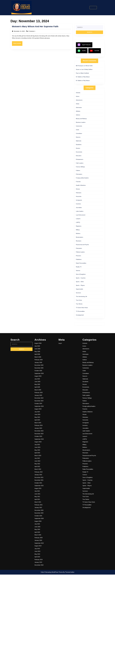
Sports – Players (80, 285)
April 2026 (37, 354)
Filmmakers (79, 174)
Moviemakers (79, 237)
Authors (78, 115)
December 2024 (39, 398)
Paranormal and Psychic (82, 244)
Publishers (78, 259)
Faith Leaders (79, 163)
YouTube (96, 50)
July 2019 (37, 548)
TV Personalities (80, 311)
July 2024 (37, 411)
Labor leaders (79, 211)
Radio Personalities (81, 263)
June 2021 (37, 494)
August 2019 (38, 546)
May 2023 (37, 450)
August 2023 (38, 441)
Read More (17, 44)
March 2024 (38, 422)
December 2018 (39, 565)
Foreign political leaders (82, 178)
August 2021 (38, 488)
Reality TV (78, 266)
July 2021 (37, 491)
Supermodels (79, 289)
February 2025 (39, 392)
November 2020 (39, 513)
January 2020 (38, 540)
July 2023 (37, 444)
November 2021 (39, 480)
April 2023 (37, 452)
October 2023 (38, 436)
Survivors (78, 292)
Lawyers (78, 218)
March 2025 (38, 390)
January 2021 (38, 507)
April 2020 (37, 532)
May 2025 (37, 384)
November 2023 (39, 433)
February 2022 (39, 472)
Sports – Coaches (80, 278)
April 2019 (37, 556)
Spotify (84, 50)
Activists (78, 92)
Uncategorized (80, 315)
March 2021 (38, 502)
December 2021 (39, 477)
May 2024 (37, 417)
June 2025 (37, 381)
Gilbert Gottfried (84, 73)
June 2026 (37, 348)
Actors (77, 96)
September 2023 (39, 439)
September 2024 (39, 406)
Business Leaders (80, 122)
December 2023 (39, 431)
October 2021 (38, 483)
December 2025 (39, 365)
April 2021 (37, 499)
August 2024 (38, 409)
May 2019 (37, 554)
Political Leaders (80, 252)
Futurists (78, 181)
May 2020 (37, 529)
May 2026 (37, 351)
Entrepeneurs (79, 159)
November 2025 (39, 368)
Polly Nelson (86, 76)
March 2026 (38, 357)
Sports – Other (80, 281)
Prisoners (78, 255)
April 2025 (37, 387)
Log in (60, 343)
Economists (79, 152)
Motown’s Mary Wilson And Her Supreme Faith (35, 26)
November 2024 (39, 400)
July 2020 (37, 524)
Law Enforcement (80, 215)
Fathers (78, 170)
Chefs (77, 129)
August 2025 (38, 376)
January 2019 (38, 562)
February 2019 (39, 559)
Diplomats (78, 140)
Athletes (78, 111)
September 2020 (39, 518)
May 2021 (37, 496)
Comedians (79, 133)
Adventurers (79, 100)
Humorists (78, 196)
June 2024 (37, 414)
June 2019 (37, 551)
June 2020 (37, 526)
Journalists (79, 207)
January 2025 (38, 395)
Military (78, 229)
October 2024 (38, 403)
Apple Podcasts (86, 44)
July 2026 (37, 346)
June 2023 (37, 447)
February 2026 (39, 359)
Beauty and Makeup (81, 118)
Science (78, 270)
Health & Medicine (81, 185)
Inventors (78, 203)
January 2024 (38, 428)
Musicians (78, 241)
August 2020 (38, 521)
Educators (78, 155)
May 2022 (37, 463)
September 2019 (39, 543)
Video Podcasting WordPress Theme (52, 572)
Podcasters (79, 248)
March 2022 (38, 469)
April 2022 (37, 466)
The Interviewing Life (81, 296)
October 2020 (38, 515)
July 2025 (37, 379)
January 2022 (38, 474)
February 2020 (39, 537)
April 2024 (37, 420)
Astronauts (79, 107)
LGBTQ (78, 222)
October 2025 (38, 370)
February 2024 (39, 425)
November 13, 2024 (19, 31)
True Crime (79, 300)
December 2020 (39, 510)
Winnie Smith (89, 65)
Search (94, 7)
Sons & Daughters (81, 274)
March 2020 (38, 535)
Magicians (78, 226)
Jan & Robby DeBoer (87, 69)
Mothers (78, 233)
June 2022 (37, 461)
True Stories (79, 304)
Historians (78, 192)
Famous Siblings (80, 166)
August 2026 (38, 343)
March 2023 (38, 455)
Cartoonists (79, 126)
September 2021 (39, 485)
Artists (77, 103)
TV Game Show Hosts (82, 307)
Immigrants (79, 200)
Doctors (78, 148)
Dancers (78, 137)
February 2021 (39, 504)
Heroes (78, 189)
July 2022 (37, 458)
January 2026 (38, 362)
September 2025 (39, 373)
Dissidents (78, 144)
